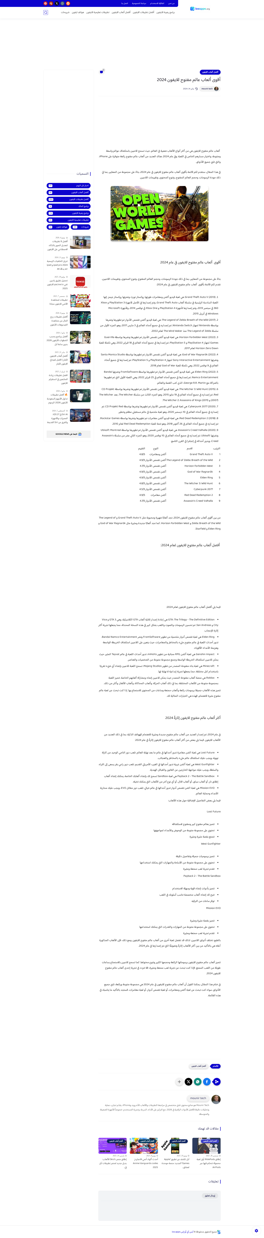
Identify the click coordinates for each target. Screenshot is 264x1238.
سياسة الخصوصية (139, 3)
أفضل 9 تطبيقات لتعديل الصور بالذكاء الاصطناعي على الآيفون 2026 (57, 246)
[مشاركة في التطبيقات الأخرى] (179, 1082)
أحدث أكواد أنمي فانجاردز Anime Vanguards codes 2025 (145, 1163)
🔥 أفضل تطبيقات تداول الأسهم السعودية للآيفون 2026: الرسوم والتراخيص (57, 399)
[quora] (51, 3)
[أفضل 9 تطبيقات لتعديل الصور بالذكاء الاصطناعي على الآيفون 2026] (80, 242)
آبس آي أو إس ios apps (182, 1232)
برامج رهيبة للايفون (165, 12)
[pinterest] (45, 3)
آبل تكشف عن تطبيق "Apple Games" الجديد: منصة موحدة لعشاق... (175, 1163)
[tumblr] (62, 3)
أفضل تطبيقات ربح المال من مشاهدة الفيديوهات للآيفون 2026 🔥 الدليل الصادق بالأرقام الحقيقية (59, 321)
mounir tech (207, 89)
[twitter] (57, 3)
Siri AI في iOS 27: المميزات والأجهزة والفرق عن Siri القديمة (57, 418)
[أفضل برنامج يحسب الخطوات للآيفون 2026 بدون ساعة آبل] (80, 337)
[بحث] (45, 12)
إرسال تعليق (210, 1196)
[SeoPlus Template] (219, 1232)
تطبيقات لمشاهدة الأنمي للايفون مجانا (59, 302)
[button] (207, 1082)
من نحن (171, 3)
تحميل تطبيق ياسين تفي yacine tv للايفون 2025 (57, 285)
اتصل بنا (124, 3)
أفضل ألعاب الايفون (121, 12)
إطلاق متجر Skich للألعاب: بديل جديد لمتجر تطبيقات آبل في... (113, 1163)
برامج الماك (69, 206)
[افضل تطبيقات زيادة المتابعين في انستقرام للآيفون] (80, 376)
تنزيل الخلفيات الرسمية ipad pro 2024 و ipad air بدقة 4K (57, 265)
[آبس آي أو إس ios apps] (200, 9)
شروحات (65, 12)
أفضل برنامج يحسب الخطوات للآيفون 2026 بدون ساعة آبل (57, 340)
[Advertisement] (132, 46)
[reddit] (68, 3)
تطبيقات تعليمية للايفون (97, 12)
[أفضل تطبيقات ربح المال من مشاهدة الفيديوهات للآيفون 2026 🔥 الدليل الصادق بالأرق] (80, 317)
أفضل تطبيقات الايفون (143, 12)
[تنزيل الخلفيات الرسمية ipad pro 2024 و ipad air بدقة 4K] (80, 261)
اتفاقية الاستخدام (157, 3)
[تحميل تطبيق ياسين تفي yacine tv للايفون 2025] (80, 281)
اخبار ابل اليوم (69, 186)
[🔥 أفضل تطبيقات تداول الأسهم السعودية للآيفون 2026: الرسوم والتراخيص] (80, 395)
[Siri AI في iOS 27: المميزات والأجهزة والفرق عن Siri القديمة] (80, 415)
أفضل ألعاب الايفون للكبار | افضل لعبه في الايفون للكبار (59, 360)
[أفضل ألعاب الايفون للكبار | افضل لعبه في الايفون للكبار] (80, 356)
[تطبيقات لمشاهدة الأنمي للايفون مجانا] (80, 300)
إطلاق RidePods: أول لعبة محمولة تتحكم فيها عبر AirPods (209, 1163)
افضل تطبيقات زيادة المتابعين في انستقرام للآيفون (58, 379)
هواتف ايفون (78, 12)
